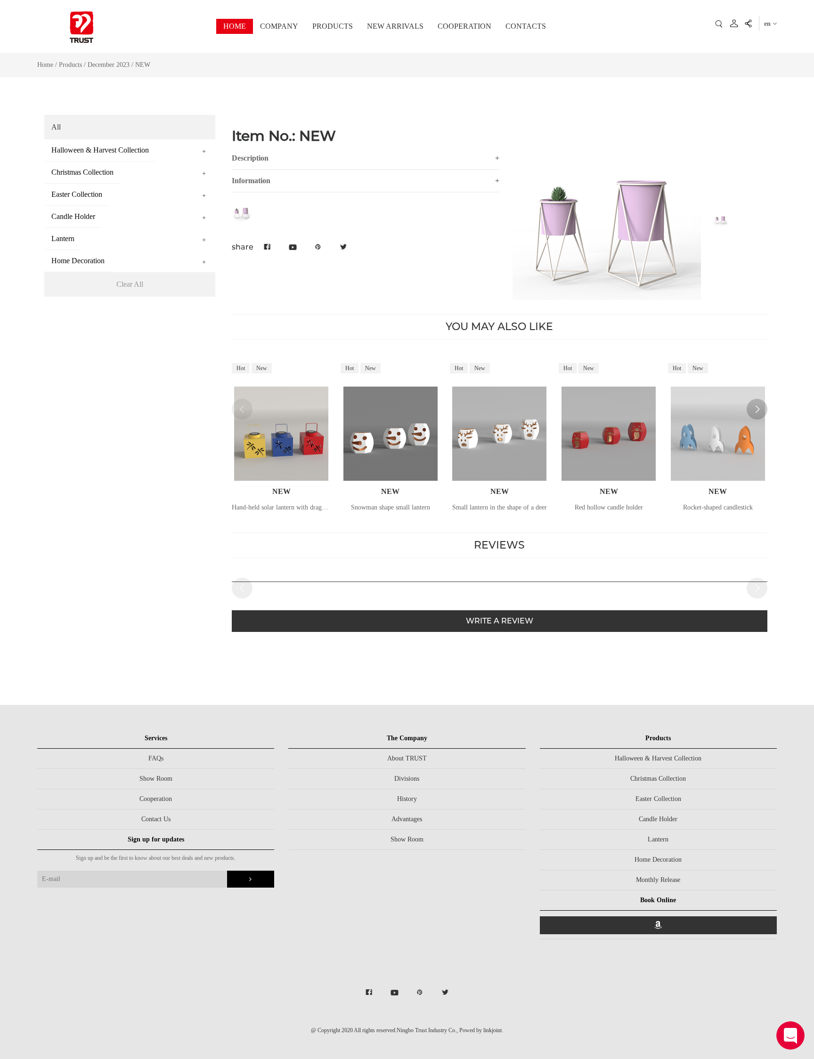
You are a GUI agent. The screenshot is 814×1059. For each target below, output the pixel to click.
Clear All (129, 284)
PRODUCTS (332, 26)
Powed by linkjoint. (481, 1030)
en (768, 23)
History (407, 798)
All (56, 127)
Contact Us (156, 819)
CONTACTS (525, 26)
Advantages (406, 819)
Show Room (155, 778)
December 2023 (109, 64)
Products (70, 64)
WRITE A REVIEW (499, 620)
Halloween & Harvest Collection (658, 758)
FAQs (155, 758)
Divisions (406, 778)
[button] (757, 409)
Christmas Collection (658, 778)
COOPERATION (464, 26)
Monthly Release (658, 879)
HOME (234, 26)
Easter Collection (658, 798)
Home (45, 64)
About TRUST (407, 758)
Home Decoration (658, 859)
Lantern (658, 839)
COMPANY (279, 26)
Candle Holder (658, 819)
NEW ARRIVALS (395, 26)
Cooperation (155, 798)
